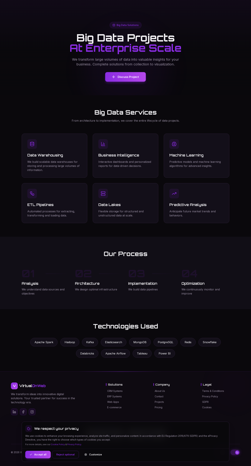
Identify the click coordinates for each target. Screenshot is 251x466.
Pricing (158, 407)
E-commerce (114, 407)
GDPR (205, 401)
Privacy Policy (210, 396)
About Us (160, 390)
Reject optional (65, 454)
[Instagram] (32, 411)
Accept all (40, 454)
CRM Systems (115, 390)
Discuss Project (128, 77)
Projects (159, 401)
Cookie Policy (58, 444)
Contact (159, 396)
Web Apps (113, 401)
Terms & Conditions (213, 390)
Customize (95, 454)
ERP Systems (114, 396)
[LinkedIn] (14, 411)
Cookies (207, 407)
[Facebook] (23, 411)
